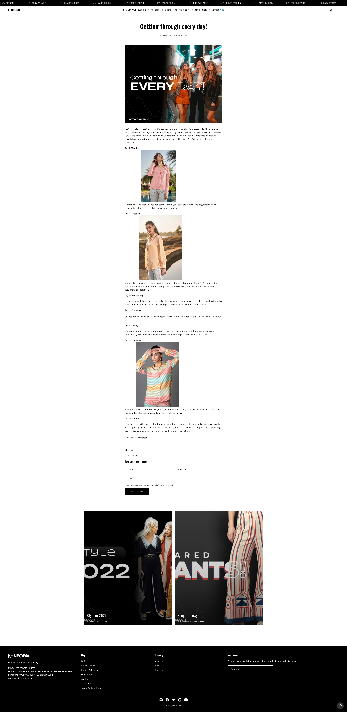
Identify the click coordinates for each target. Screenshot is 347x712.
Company (159, 655)
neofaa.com (176, 706)
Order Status (87, 674)
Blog (157, 665)
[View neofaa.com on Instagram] (161, 700)
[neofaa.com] (14, 10)
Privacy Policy (88, 665)
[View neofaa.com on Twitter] (173, 700)
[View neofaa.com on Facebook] (167, 700)
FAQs (83, 661)
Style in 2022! (97, 615)
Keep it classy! (188, 615)
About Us (159, 661)
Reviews (159, 670)
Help (83, 655)
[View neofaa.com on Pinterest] (180, 700)
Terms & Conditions (91, 688)
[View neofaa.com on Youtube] (186, 700)
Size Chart (86, 683)
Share (131, 450)
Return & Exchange (91, 670)
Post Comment (136, 491)
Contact (85, 679)
